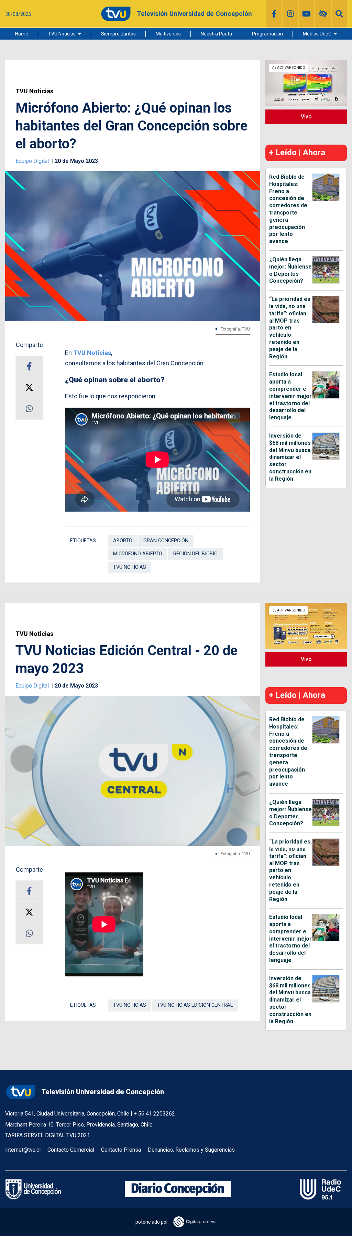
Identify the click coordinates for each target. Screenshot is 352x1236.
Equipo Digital (32, 161)
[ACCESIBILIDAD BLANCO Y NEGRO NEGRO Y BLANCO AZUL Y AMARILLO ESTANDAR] (323, 14)
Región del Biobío (195, 554)
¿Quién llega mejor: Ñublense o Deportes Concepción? (290, 270)
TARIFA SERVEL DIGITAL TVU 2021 (47, 1135)
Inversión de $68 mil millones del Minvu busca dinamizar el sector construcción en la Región (290, 457)
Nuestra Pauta (216, 33)
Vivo (306, 116)
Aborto (122, 541)
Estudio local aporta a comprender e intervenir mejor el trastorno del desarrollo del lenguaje (290, 396)
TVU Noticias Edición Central (195, 1005)
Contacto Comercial (70, 1149)
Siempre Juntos (118, 33)
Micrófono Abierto (137, 554)
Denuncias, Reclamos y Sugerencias (191, 1149)
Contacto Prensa (121, 1149)
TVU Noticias (62, 33)
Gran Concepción (165, 541)
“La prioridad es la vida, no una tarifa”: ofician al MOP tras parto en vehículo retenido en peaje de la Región (289, 327)
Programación (267, 33)
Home (21, 33)
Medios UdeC (317, 33)
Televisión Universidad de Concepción (102, 1092)
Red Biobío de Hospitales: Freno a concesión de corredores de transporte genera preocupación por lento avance (288, 209)
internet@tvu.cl (23, 1149)
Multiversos (168, 33)
